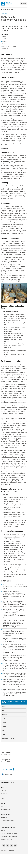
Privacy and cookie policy (7, 820)
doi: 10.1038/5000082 (10, 641)
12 (24, 254)
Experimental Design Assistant (9, 836)
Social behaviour (6, 39)
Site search (16, 3)
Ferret (4, 726)
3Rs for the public (5, 809)
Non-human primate (8, 738)
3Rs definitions (5, 806)
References (5, 48)
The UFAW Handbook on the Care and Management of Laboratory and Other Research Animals (15, 555)
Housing (4, 41)
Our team (3, 796)
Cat (3, 730)
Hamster (4, 714)
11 (2, 245)
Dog (3, 734)
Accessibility (4, 817)
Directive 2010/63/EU (12, 320)
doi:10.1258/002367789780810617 (14, 676)
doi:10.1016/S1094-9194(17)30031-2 (14, 686)
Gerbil (4, 718)
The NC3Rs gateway (6, 839)
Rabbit (4, 722)
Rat (3, 710)
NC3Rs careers (5, 798)
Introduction (5, 36)
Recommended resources (9, 46)
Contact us (4, 790)
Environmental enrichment (9, 43)
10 (5, 228)
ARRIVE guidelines (6, 831)
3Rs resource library (8, 9)
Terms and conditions (6, 823)
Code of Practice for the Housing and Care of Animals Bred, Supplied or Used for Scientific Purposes (14, 657)
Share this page (7, 774)
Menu (24, 3)
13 (18, 463)
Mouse (4, 706)
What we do (4, 793)
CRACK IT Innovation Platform (9, 833)
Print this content (7, 769)
